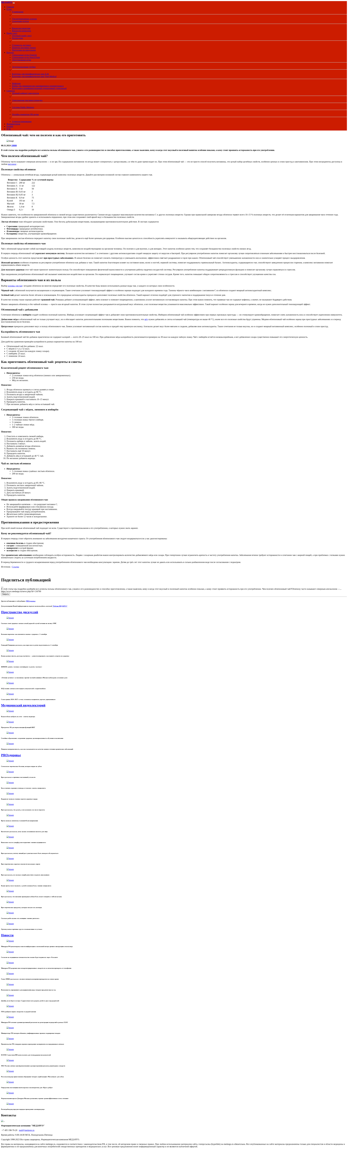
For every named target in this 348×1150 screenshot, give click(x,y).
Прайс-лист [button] (12, 33)
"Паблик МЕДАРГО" (59, 606)
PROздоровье (30, 601)
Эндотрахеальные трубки (24, 67)
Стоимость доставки (21, 45)
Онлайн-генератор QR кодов (25, 114)
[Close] (2, 587)
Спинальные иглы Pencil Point (26, 57)
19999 (14, 145)
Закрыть (5, 594)
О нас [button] (9, 9)
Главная (10, 7)
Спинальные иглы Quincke (24, 55)
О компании (17, 12)
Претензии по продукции (24, 50)
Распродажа (17, 38)
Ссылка (15, 567)
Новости (7, 935)
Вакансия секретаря (21, 28)
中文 (9, 129)
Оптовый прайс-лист (22, 35)
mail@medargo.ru (26, 1130)
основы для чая (15, 286)
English (10, 126)
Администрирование (22, 121)
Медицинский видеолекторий (23, 705)
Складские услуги (20, 21)
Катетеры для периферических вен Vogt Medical (34, 76)
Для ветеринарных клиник (24, 19)
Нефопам (16, 83)
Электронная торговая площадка (27, 100)
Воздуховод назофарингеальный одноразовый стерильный (39, 88)
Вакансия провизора (21, 31)
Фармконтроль (13, 124)
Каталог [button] (10, 52)
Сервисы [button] (11, 91)
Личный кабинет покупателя (25, 93)
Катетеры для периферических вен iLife (30, 74)
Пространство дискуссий (19, 612)
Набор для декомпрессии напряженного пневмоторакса (38, 86)
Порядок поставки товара (24, 47)
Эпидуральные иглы (21, 60)
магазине (12, 164)
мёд (146, 319)
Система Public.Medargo (23, 107)
